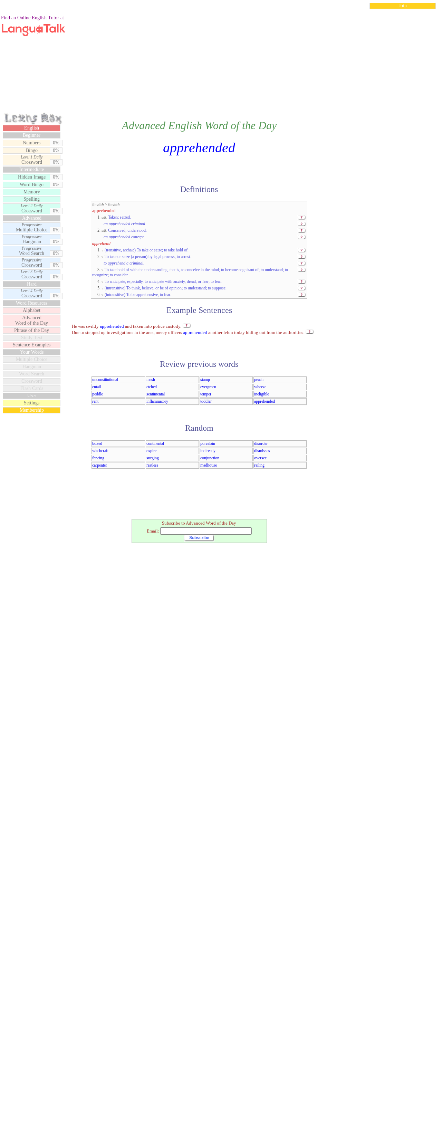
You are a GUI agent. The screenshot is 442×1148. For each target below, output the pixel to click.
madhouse (208, 465)
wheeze (260, 386)
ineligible (261, 394)
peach (258, 379)
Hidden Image (32, 177)
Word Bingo (32, 184)
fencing (98, 458)
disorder (261, 443)
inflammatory (157, 401)
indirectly (207, 450)
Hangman (31, 239)
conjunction (209, 458)
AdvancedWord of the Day (31, 320)
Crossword (31, 160)
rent (95, 401)
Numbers (31, 142)
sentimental (155, 394)
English (31, 128)
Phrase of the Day (31, 330)
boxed (97, 443)
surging (152, 458)
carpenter (99, 465)
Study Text (31, 337)
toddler (206, 401)
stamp (205, 379)
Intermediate (31, 169)
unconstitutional (105, 379)
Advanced (31, 218)
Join (403, 5)
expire (151, 450)
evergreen (208, 386)
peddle (97, 394)
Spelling (31, 199)
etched (151, 386)
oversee (260, 458)
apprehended (264, 401)
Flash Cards (31, 388)
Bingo (32, 150)
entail (96, 386)
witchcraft (100, 450)
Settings (31, 402)
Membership (32, 410)
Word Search (31, 251)
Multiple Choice (31, 227)
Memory (31, 191)
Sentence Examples (31, 344)
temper (205, 394)
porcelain (207, 443)
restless (152, 465)
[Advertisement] (221, 63)
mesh (150, 379)
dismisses (262, 450)
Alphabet (31, 310)
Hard (32, 284)
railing (259, 465)
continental (155, 443)
